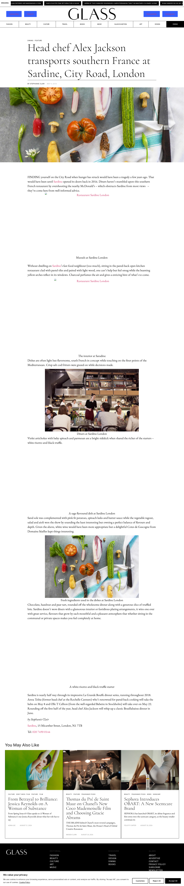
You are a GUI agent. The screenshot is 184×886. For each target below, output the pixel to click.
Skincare (156, 794)
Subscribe (14, 14)
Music (99, 24)
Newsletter (152, 14)
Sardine (58, 181)
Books (82, 24)
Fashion (9, 24)
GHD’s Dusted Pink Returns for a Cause (31, 3)
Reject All (156, 881)
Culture (46, 24)
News (149, 794)
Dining (175, 24)
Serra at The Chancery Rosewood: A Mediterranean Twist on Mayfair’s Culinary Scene (90, 3)
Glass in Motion (120, 24)
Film (41, 794)
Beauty (28, 24)
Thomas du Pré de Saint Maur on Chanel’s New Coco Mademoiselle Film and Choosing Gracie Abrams (88, 808)
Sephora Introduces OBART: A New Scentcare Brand (148, 803)
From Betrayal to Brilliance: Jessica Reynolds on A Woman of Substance (33, 803)
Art (140, 24)
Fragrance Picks (88, 794)
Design (157, 24)
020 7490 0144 (41, 732)
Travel (64, 24)
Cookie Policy (24, 882)
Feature (34, 794)
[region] (92, 878)
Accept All (173, 881)
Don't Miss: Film (23, 794)
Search (30, 14)
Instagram (170, 14)
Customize (140, 881)
